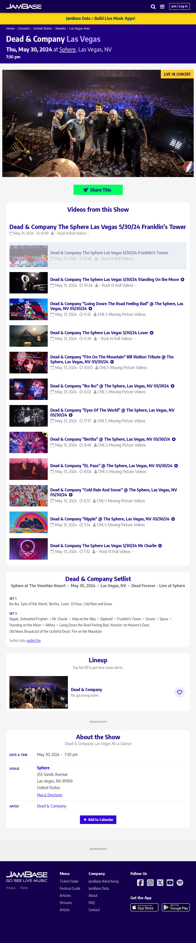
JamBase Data (99, 888)
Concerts (24, 28)
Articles (65, 895)
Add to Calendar (100, 819)
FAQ (92, 902)
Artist (14, 806)
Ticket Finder (69, 881)
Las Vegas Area (79, 28)
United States (42, 28)
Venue (14, 768)
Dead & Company (51, 806)
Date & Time (18, 755)
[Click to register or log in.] (179, 692)
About (93, 895)
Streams (66, 902)
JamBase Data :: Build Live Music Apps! (100, 18)
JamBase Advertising (104, 881)
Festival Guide (70, 888)
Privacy (11, 888)
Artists (65, 910)
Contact (94, 910)
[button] (153, 6)
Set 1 (12, 598)
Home (10, 28)
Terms (24, 888)
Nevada (60, 28)
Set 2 (13, 613)
